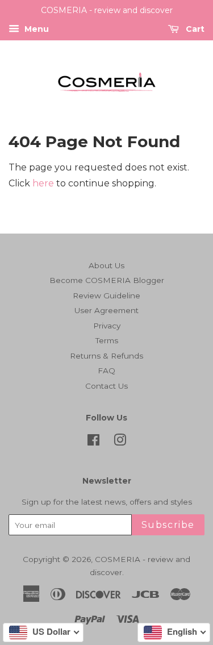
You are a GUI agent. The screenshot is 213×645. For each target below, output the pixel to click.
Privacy (106, 325)
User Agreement (106, 310)
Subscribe (168, 524)
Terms (106, 340)
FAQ (106, 370)
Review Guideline (106, 295)
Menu (35, 29)
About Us (106, 265)
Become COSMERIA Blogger (106, 280)
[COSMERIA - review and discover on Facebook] (93, 442)
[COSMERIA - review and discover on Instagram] (120, 442)
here (43, 183)
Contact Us (106, 385)
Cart (193, 29)
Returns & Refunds (106, 355)
